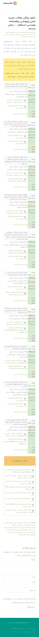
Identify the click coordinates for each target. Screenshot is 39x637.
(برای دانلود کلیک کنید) (20, 114)
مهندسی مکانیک (27, 37)
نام (34, 577)
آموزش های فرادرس (17, 628)
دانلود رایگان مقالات (14, 527)
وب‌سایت (32, 590)
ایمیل (20, 582)
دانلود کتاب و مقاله (23, 523)
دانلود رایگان (24, 527)
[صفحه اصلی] (11, 3)
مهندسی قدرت (26, 525)
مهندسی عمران (14, 35)
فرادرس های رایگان (29, 632)
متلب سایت (30, 628)
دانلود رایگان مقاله (24, 535)
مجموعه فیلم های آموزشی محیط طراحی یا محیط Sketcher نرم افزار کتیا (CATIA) (15, 330)
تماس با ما (17, 632)
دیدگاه (33, 560)
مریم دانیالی (18, 32)
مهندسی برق (23, 35)
